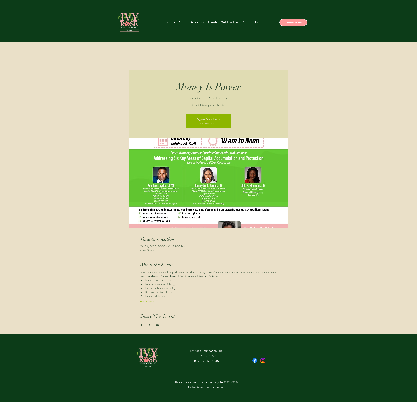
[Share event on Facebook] (141, 325)
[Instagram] (263, 360)
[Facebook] (255, 360)
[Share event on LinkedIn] (157, 325)
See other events (208, 123)
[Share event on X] (149, 325)
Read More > (147, 301)
